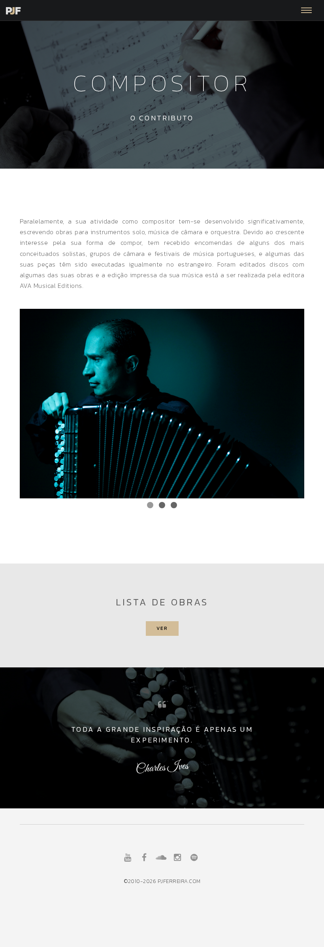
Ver (162, 628)
